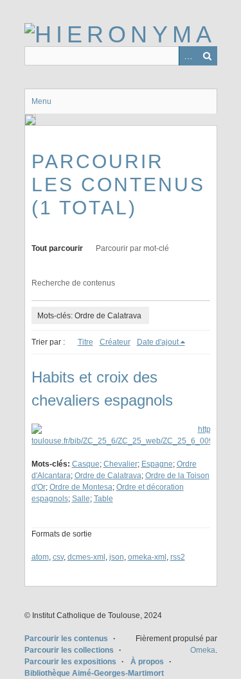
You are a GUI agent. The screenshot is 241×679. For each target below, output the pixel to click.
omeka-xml (147, 557)
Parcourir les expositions (70, 661)
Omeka (202, 650)
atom (40, 557)
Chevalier (120, 464)
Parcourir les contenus (66, 638)
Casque (86, 464)
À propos (147, 661)
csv (58, 557)
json (116, 557)
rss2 (177, 557)
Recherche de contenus (73, 283)
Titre (85, 342)
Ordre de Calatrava (108, 475)
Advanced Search (188, 55)
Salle (81, 498)
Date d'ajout (158, 342)
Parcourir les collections (69, 650)
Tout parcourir (57, 248)
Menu (41, 101)
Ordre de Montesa (80, 487)
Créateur (115, 342)
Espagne (157, 464)
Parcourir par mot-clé (132, 248)
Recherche (207, 55)
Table (103, 498)
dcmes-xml (86, 557)
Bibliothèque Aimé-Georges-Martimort (94, 673)
